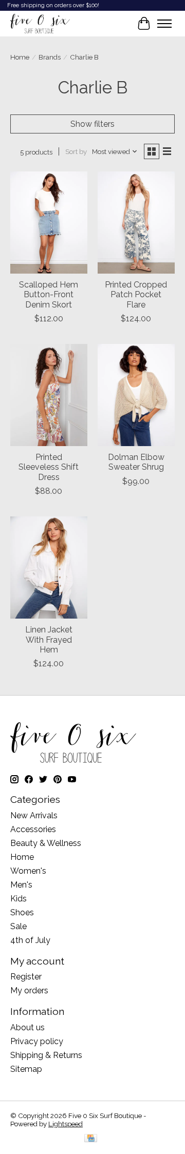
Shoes (22, 912)
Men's (21, 885)
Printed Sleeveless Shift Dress (48, 467)
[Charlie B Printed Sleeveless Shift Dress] (48, 395)
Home (19, 57)
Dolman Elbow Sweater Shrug (136, 462)
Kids (18, 898)
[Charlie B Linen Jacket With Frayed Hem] (48, 567)
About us (27, 1027)
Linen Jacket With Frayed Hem (48, 639)
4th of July (30, 940)
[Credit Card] (90, 1139)
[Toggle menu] (164, 23)
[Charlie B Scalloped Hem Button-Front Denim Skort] (48, 222)
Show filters (92, 124)
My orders (29, 990)
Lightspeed (65, 1124)
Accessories (33, 829)
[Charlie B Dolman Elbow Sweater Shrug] (136, 395)
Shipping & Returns (46, 1055)
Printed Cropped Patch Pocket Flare (136, 294)
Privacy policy (36, 1041)
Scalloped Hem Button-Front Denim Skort (48, 294)
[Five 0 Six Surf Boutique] (40, 23)
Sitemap (26, 1069)
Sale (18, 926)
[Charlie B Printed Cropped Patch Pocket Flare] (136, 222)
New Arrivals (34, 815)
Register (26, 977)
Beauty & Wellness (45, 843)
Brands (50, 57)
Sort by (76, 151)
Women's (28, 871)
